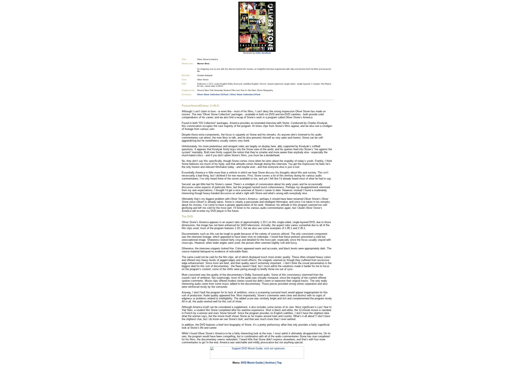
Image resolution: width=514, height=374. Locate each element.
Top (279, 362)
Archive (270, 362)
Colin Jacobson (263, 53)
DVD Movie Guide (252, 362)
